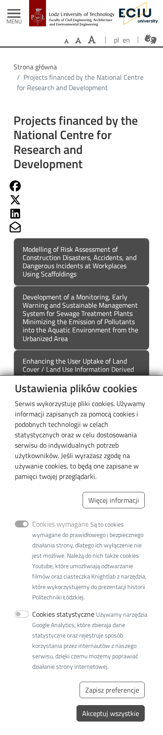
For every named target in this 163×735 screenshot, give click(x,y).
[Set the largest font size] (91, 39)
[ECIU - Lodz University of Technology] (136, 13)
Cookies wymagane (60, 524)
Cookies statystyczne (63, 614)
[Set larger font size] (78, 40)
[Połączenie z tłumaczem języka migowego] (150, 39)
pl (116, 40)
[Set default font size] (66, 41)
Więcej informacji (113, 500)
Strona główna (35, 67)
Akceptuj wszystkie (110, 713)
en (126, 40)
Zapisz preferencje (112, 690)
